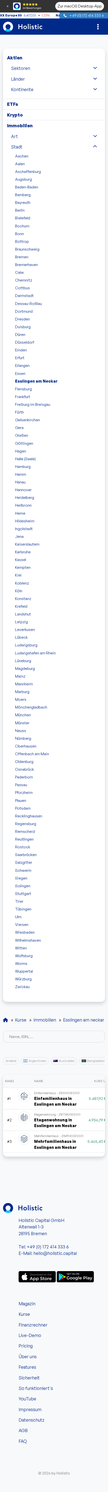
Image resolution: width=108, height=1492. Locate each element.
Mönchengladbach (31, 707)
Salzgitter (23, 862)
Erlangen (22, 365)
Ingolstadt (24, 528)
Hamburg (23, 466)
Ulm (18, 916)
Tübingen (23, 908)
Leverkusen (25, 629)
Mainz (20, 676)
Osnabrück (24, 769)
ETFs (12, 104)
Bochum (22, 225)
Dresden (22, 318)
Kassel (20, 559)
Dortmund (24, 311)
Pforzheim (24, 792)
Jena (19, 536)
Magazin (27, 1303)
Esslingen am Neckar (36, 381)
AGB (23, 1430)
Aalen (20, 163)
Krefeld (21, 606)
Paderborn (24, 776)
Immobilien (20, 125)
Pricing (26, 1345)
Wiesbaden (25, 932)
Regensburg (25, 823)
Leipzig (21, 621)
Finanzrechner (33, 1325)
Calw (19, 272)
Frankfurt (22, 396)
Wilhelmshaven (28, 940)
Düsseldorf (24, 342)
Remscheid (25, 831)
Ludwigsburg (26, 644)
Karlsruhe (23, 551)
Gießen (21, 435)
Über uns (28, 1356)
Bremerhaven (26, 264)
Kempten (23, 567)
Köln (18, 590)
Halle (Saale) (25, 458)
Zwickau (22, 986)
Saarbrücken (26, 854)
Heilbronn (23, 505)
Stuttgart (23, 893)
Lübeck (21, 637)
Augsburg (23, 179)
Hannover (23, 489)
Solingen (22, 885)
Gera (19, 427)
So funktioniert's (36, 1388)
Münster (22, 722)
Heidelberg (24, 497)
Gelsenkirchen (27, 419)
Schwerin (23, 870)
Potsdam (23, 808)
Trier (19, 901)
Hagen (20, 450)
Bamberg (23, 194)
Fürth (19, 412)
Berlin (20, 210)
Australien (67, 1061)
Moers (20, 699)
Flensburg (23, 388)
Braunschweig (27, 249)
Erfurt (19, 357)
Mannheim (24, 683)
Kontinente (22, 89)
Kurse (24, 1314)
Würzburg (23, 978)
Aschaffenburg (28, 171)
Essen (20, 373)
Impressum (30, 1409)
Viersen (21, 924)
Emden (21, 349)
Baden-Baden (26, 186)
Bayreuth (22, 202)
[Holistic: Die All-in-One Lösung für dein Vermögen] (5, 1020)
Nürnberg (23, 738)
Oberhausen (25, 746)
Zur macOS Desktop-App (80, 5)
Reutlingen (24, 839)
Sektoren (20, 68)
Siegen (21, 878)
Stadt (16, 146)
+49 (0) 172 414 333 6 (86, 15)
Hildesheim (24, 520)
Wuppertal (24, 971)
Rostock (22, 846)
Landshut (23, 613)
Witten (21, 947)
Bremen (21, 256)
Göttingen (24, 443)
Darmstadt (24, 295)
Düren (20, 334)
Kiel (18, 575)
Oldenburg (24, 761)
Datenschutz (31, 1420)
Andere (11, 1061)
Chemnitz (23, 280)
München (23, 714)
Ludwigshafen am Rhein (35, 652)
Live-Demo (30, 1335)
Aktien (14, 57)
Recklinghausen (28, 815)
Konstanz (23, 598)
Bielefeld (22, 217)
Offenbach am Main (32, 753)
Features (27, 1367)
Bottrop (22, 241)
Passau (21, 784)
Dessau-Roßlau (28, 303)
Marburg (22, 691)
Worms (21, 963)
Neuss (20, 730)
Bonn (19, 233)
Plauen (20, 800)
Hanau (20, 481)
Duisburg (23, 326)
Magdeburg (25, 668)
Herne (20, 513)
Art (14, 136)
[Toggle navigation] (98, 26)
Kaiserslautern (27, 544)
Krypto (15, 115)
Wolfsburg (24, 955)
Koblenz (22, 583)
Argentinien (37, 1061)
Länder (18, 79)
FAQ (23, 1441)
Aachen (21, 155)
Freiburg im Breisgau (32, 404)
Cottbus (22, 287)
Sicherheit (29, 1377)
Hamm (20, 474)
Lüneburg (23, 660)
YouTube (27, 1398)
